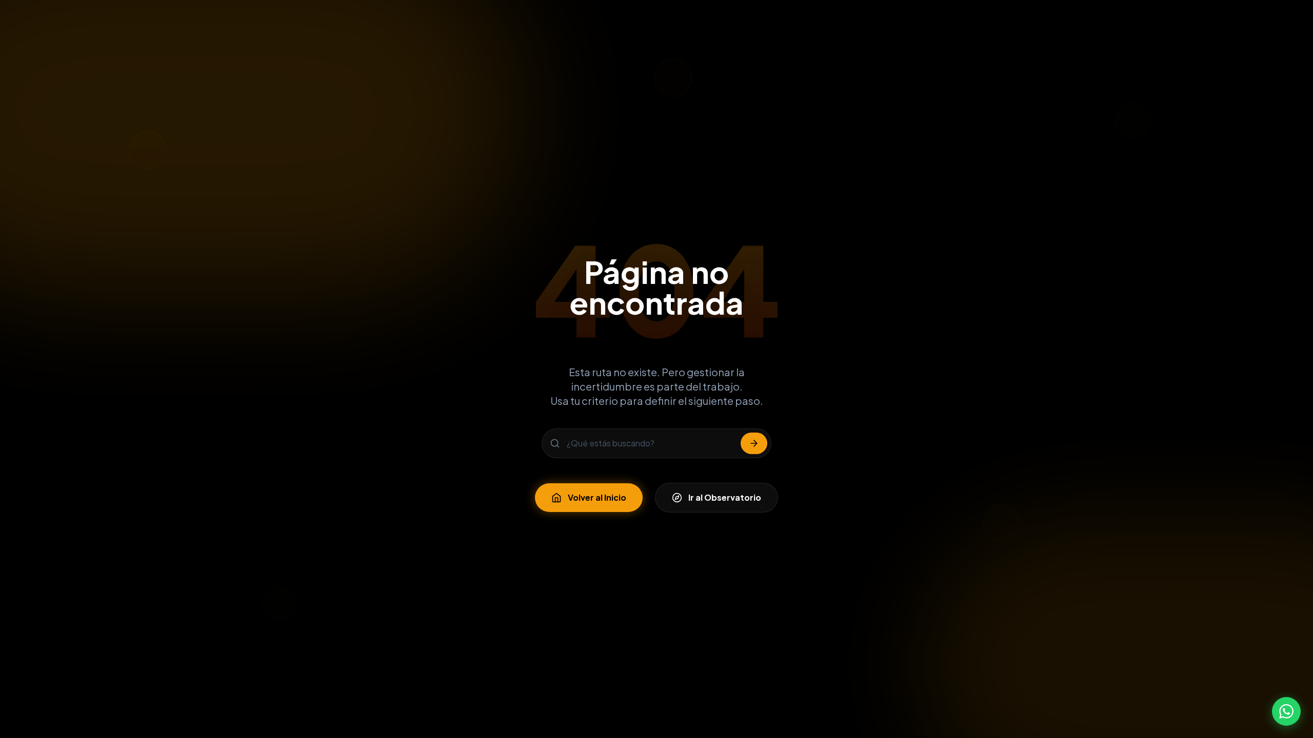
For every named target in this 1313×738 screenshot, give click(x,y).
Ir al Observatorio (724, 497)
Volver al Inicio (597, 497)
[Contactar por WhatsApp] (1286, 711)
